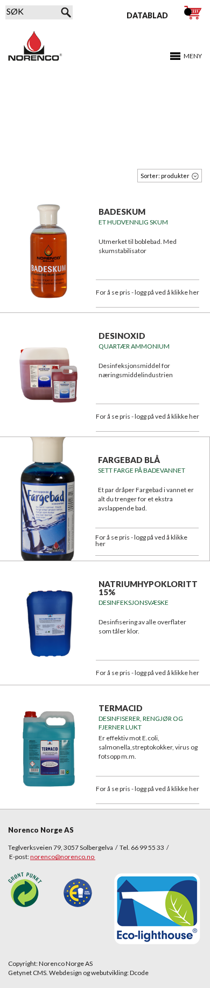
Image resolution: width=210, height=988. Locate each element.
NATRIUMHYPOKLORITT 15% (148, 588)
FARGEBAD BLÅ (129, 460)
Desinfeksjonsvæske (134, 602)
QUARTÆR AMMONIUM (134, 346)
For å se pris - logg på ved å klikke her (147, 292)
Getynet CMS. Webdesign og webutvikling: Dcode (78, 973)
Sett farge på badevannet (141, 470)
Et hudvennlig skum (133, 222)
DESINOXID (122, 335)
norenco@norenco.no (62, 857)
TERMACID (121, 708)
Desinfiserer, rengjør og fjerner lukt (141, 722)
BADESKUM (122, 211)
